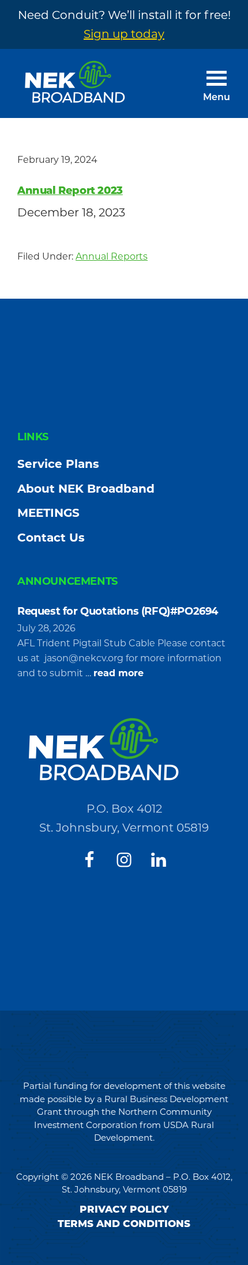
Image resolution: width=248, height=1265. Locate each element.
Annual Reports (112, 256)
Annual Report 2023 (70, 190)
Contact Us (51, 537)
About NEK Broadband (86, 489)
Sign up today (124, 34)
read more (118, 674)
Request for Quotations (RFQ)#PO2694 (119, 611)
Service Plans (58, 464)
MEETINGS (48, 513)
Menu (216, 97)
